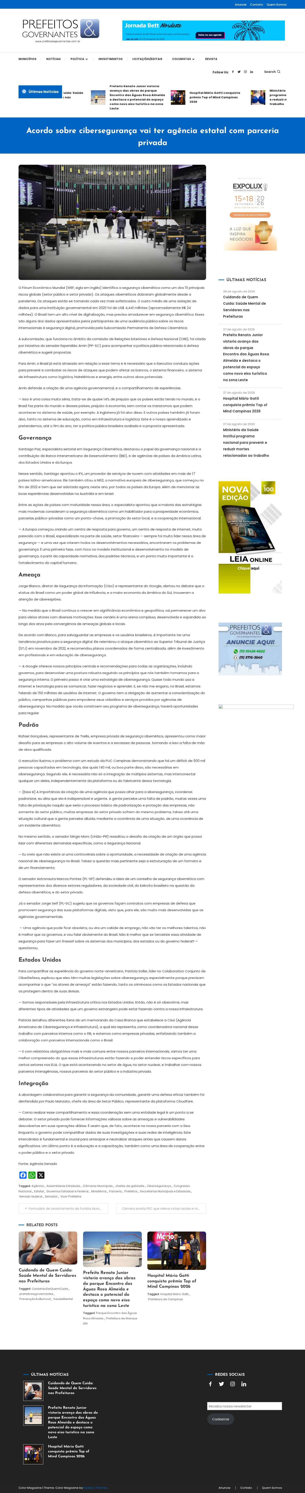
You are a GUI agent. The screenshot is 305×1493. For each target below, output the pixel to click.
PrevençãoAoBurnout (35, 1299)
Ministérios (99, 1191)
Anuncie (241, 4)
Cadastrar (220, 1419)
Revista (211, 59)
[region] (247, 1455)
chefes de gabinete (129, 1186)
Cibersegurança (159, 1186)
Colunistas (181, 59)
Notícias (53, 59)
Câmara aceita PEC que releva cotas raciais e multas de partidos (164, 1208)
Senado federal (30, 1196)
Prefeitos (130, 1191)
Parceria (115, 1191)
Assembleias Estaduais (63, 1186)
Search (270, 72)
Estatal (39, 1191)
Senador (51, 1196)
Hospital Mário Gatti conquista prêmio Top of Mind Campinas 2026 (201, 97)
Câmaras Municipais (98, 1186)
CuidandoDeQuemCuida (50, 1289)
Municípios (27, 59)
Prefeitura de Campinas (165, 1299)
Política (77, 59)
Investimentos (110, 59)
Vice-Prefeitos (70, 1196)
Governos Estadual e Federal (67, 1191)
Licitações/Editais (147, 59)
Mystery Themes (95, 1488)
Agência (37, 1186)
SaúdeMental (63, 1299)
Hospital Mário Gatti (174, 1294)
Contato (256, 4)
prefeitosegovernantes (36, 1294)
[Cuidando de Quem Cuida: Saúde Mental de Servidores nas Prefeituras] (33, 1391)
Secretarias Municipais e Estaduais (165, 1191)
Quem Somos (276, 4)
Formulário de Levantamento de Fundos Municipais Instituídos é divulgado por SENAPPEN (69, 1208)
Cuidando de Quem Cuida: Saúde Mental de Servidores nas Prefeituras (47, 1275)
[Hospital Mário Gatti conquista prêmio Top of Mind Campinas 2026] (33, 1454)
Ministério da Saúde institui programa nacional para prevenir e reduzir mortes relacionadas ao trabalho (246, 443)
